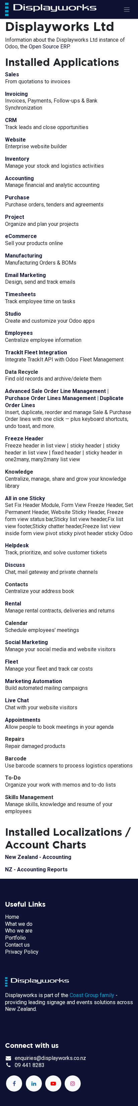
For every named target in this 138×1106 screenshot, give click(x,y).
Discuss (15, 565)
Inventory (17, 159)
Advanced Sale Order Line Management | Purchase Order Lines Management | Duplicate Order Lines (64, 398)
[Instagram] (73, 1083)
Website (15, 139)
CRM (11, 120)
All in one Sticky (25, 498)
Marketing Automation (33, 681)
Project (14, 217)
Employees (19, 333)
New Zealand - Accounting (38, 857)
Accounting (19, 178)
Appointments (23, 720)
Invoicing (16, 94)
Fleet (11, 662)
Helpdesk (17, 545)
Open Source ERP (49, 46)
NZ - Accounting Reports (36, 869)
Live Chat (17, 700)
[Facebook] (14, 1083)
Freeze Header (24, 438)
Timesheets (20, 294)
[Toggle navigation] (127, 9)
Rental (13, 603)
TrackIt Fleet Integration (36, 352)
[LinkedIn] (34, 1083)
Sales (12, 74)
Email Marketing (25, 275)
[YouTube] (53, 1083)
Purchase (17, 197)
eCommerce (21, 236)
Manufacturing (23, 255)
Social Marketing (26, 642)
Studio (13, 314)
